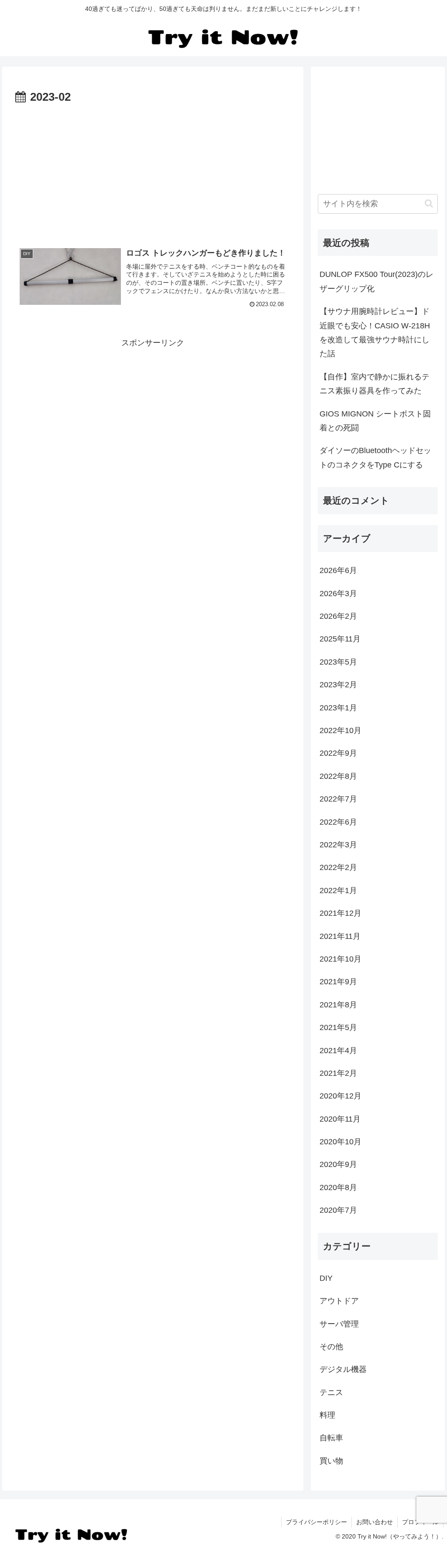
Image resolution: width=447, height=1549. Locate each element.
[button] (429, 203)
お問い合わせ (374, 1521)
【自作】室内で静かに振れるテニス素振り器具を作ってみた (375, 383)
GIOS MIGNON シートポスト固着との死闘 (375, 420)
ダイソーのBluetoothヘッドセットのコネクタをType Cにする (375, 457)
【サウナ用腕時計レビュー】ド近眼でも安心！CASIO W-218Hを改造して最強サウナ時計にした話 (375, 332)
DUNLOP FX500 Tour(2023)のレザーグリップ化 (376, 281)
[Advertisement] (152, 133)
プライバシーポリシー (316, 1521)
